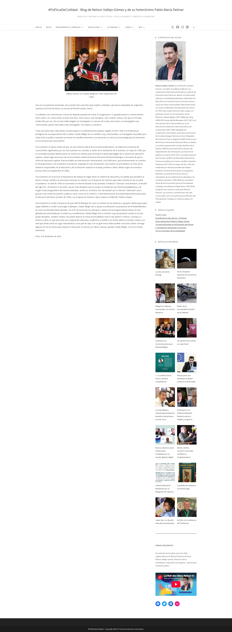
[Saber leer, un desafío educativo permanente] (165, 507)
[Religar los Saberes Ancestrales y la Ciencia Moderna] (165, 293)
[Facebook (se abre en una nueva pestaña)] (177, 27)
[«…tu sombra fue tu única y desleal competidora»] (165, 362)
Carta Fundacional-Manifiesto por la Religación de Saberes (164, 488)
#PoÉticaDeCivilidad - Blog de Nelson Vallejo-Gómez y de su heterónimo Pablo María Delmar (116, 9)
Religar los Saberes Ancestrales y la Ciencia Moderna (165, 309)
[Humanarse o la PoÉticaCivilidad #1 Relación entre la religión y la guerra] (187, 397)
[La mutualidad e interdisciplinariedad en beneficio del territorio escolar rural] (165, 397)
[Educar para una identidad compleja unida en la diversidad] (187, 362)
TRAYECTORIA (160, 215)
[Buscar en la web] (194, 27)
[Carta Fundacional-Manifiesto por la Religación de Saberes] (165, 472)
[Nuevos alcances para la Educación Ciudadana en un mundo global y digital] (165, 435)
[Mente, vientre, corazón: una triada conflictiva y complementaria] (187, 435)
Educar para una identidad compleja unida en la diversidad (186, 378)
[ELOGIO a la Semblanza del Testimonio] (187, 507)
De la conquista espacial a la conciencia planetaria (186, 274)
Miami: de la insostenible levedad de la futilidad (185, 309)
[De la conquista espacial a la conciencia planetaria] (187, 258)
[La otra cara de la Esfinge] (165, 259)
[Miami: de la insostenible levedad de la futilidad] (187, 293)
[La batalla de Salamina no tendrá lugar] (187, 472)
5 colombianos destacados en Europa (170, 227)
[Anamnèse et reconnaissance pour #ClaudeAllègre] (165, 328)
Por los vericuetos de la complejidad (170, 231)
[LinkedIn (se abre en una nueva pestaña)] (187, 27)
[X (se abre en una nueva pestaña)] (172, 27)
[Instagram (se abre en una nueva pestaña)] (182, 27)
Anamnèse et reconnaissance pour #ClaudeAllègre (164, 344)
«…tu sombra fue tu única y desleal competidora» (163, 378)
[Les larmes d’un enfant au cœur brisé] (187, 328)
